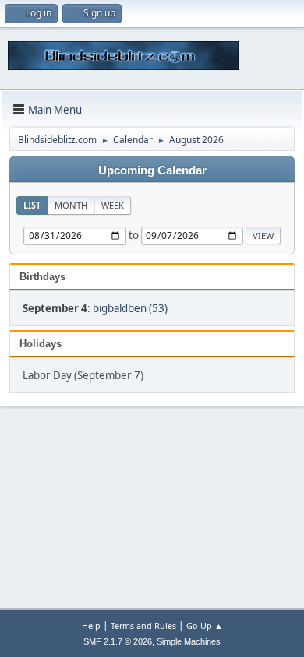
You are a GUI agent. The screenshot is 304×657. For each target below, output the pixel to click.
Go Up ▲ (204, 625)
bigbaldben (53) (130, 308)
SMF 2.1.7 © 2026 (117, 641)
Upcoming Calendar (152, 170)
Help (91, 625)
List (32, 205)
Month (71, 205)
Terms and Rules (143, 625)
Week (112, 205)
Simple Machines (189, 641)
